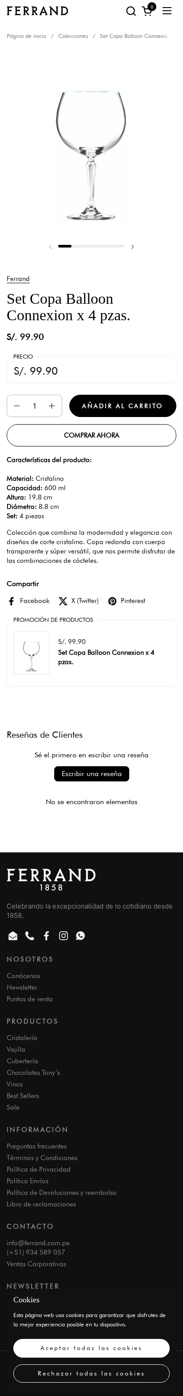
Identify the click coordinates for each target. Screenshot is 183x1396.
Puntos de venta (30, 999)
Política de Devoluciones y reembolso (62, 1193)
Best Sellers (23, 1096)
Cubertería (22, 1061)
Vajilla (16, 1049)
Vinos (15, 1084)
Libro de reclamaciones (41, 1204)
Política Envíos (27, 1181)
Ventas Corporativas (36, 1264)
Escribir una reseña (92, 773)
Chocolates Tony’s (33, 1073)
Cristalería (22, 1038)
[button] (130, 11)
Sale (13, 1107)
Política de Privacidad (39, 1169)
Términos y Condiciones (42, 1158)
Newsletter (22, 987)
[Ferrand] (37, 10)
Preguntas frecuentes (37, 1146)
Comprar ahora (91, 435)
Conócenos (23, 976)
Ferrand (18, 279)
